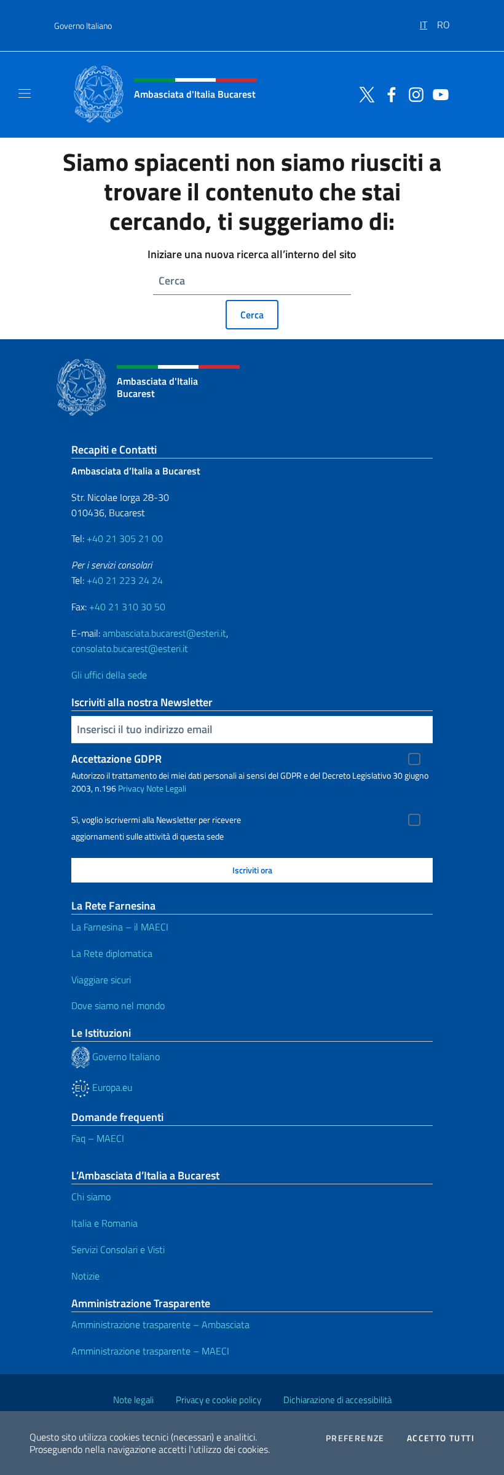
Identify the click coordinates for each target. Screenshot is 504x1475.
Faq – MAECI (97, 1138)
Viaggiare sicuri (101, 979)
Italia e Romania (104, 1223)
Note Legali (166, 788)
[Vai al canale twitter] (364, 93)
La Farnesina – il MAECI (119, 926)
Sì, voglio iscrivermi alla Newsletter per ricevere (156, 820)
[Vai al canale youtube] (437, 93)
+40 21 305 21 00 (125, 538)
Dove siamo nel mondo (118, 1005)
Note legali (133, 1400)
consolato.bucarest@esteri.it (129, 648)
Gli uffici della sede (109, 674)
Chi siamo (91, 1196)
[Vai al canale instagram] (413, 93)
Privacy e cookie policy (218, 1400)
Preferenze (355, 1438)
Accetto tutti (440, 1438)
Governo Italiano (83, 25)
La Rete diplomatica (111, 953)
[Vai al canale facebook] (388, 93)
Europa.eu (111, 1087)
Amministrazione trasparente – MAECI (150, 1350)
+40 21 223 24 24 (125, 580)
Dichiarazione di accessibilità (337, 1400)
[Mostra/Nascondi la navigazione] (24, 93)
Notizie (85, 1275)
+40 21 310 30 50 (127, 606)
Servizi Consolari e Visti (118, 1249)
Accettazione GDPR (116, 758)
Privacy (131, 788)
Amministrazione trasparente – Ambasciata (160, 1324)
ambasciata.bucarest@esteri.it (164, 633)
